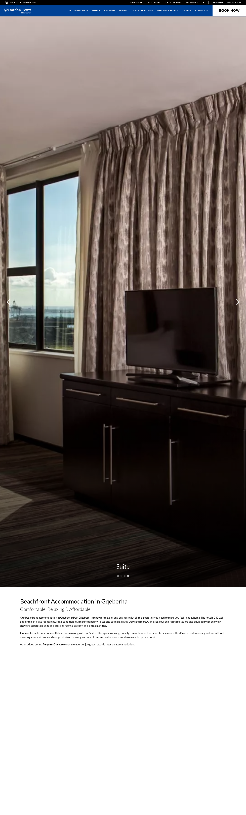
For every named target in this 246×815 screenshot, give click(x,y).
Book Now (229, 10)
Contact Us (201, 10)
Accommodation (78, 10)
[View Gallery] (86, 724)
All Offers (154, 2)
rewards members (62, 644)
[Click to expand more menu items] (203, 2)
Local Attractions (142, 10)
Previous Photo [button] (8, 302)
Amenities (109, 10)
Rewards (218, 2)
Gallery (186, 10)
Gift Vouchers (173, 2)
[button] (118, 576)
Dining (123, 10)
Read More (189, 725)
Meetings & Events (167, 10)
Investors (192, 2)
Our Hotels (137, 2)
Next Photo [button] (237, 302)
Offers (96, 10)
